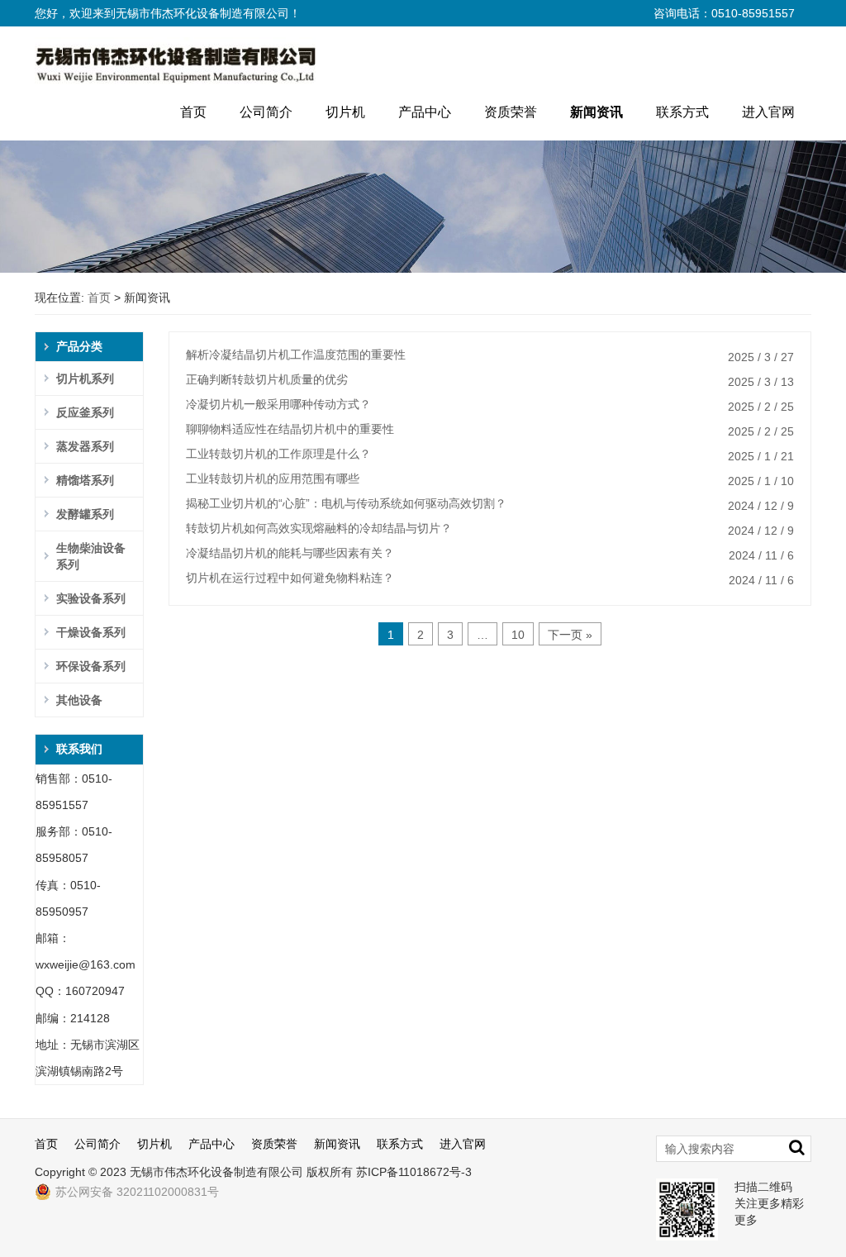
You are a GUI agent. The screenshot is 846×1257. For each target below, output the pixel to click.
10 (518, 634)
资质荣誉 (510, 112)
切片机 (345, 112)
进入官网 (768, 112)
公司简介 (266, 112)
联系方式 (682, 112)
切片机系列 (85, 378)
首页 (193, 112)
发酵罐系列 (85, 514)
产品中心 (424, 112)
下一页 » (570, 634)
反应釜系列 (85, 412)
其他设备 (79, 700)
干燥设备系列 (91, 632)
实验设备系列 (91, 598)
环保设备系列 (91, 666)
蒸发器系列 (85, 446)
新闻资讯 (596, 112)
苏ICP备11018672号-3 (414, 1171)
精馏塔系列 (85, 480)
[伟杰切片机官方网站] (175, 59)
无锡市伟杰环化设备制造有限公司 (216, 1171)
